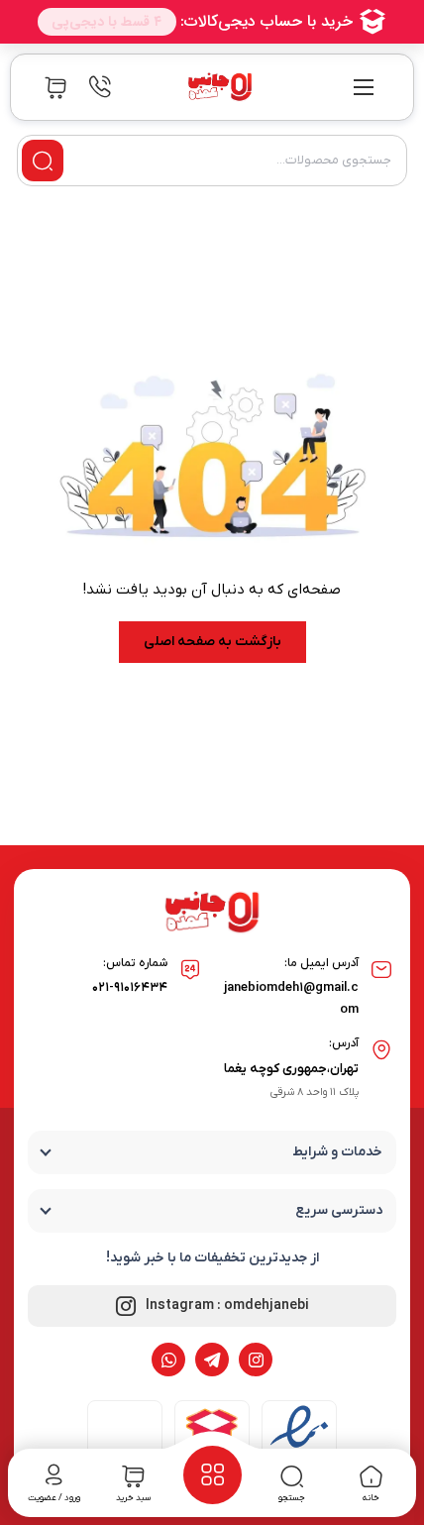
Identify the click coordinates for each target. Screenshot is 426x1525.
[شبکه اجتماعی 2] (212, 1359)
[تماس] (100, 87)
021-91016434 (129, 987)
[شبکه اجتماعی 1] (255, 1359)
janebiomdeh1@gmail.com (291, 998)
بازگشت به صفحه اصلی (212, 641)
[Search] (42, 160)
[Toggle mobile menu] (363, 87)
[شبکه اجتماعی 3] (168, 1359)
